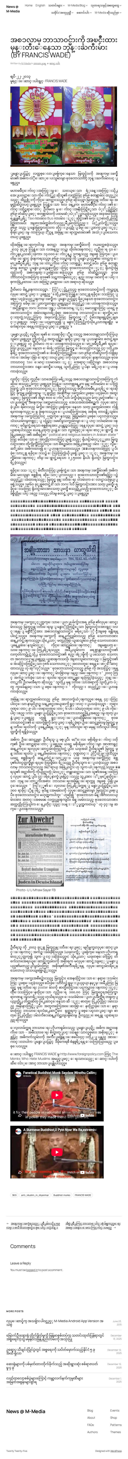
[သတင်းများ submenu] (64, 5)
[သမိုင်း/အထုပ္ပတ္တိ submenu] (73, 12)
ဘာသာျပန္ (40, 63)
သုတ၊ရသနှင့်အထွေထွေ (105, 5)
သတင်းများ (55, 5)
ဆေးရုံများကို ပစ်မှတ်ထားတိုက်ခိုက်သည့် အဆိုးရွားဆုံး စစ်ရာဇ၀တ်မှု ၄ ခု (52, 1365)
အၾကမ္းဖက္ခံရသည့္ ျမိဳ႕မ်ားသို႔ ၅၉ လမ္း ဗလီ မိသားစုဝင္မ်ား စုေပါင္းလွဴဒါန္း (33, 1225)
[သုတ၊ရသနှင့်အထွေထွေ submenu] (121, 5)
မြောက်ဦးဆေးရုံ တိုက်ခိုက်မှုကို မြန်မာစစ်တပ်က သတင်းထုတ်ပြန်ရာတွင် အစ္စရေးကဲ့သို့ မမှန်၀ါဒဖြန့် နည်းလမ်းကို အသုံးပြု (55, 1337)
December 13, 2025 (116, 1337)
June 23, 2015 (117, 1323)
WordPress (116, 1450)
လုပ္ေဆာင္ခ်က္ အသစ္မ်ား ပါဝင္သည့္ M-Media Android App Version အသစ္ (54, 1323)
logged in (32, 1270)
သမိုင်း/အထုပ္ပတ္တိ (61, 12)
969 (14, 1195)
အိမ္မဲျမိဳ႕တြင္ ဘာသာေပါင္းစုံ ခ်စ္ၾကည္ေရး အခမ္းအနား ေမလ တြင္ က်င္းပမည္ (93, 1225)
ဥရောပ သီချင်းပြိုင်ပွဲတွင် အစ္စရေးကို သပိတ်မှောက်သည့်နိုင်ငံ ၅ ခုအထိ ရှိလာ (50, 1351)
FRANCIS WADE (83, 1195)
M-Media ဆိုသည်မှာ (107, 12)
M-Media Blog (76, 5)
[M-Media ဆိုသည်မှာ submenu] (121, 12)
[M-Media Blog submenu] (87, 5)
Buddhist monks (62, 1195)
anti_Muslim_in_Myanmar (35, 1195)
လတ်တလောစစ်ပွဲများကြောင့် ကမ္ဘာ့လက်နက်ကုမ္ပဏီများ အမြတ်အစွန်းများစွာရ (44, 1380)
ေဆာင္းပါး (55, 63)
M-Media (26, 63)
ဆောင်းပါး (83, 12)
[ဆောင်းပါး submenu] (91, 12)
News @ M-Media (13, 9)
